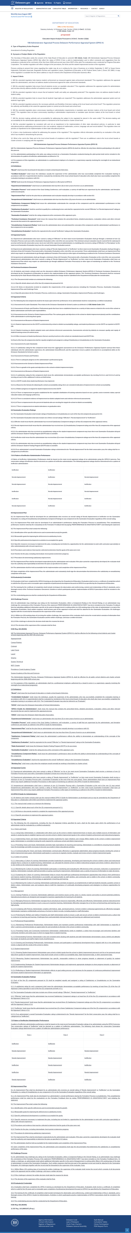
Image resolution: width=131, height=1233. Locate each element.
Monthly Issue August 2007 (21, 14)
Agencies (39, 3)
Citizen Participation (101, 1224)
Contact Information (46, 1222)
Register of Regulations (24, 8)
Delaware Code (71, 1220)
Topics (58, 3)
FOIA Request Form (101, 1226)
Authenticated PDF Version (20, 17)
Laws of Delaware (72, 1222)
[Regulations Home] (12, 8)
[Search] (118, 16)
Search (101, 8)
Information (72, 8)
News (49, 3)
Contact (68, 3)
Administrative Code (43, 8)
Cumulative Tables (59, 8)
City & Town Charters (74, 1224)
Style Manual (98, 1220)
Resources (84, 8)
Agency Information (46, 1220)
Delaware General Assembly (76, 1226)
